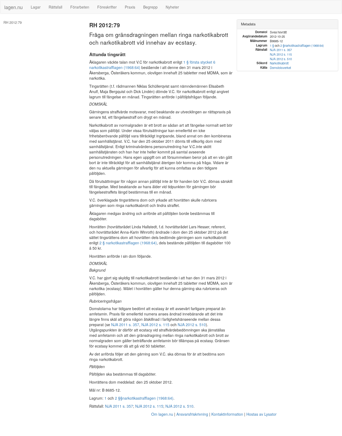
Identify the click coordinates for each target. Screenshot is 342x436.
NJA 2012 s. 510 (192, 324)
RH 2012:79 (12, 22)
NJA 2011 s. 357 (125, 324)
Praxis (130, 7)
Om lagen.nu (162, 414)
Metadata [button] (248, 23)
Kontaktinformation (227, 414)
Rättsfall (55, 7)
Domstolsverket (280, 67)
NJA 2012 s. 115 (155, 324)
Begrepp (150, 7)
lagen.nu (13, 6)
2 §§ (118, 398)
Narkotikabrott (279, 63)
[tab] (287, 24)
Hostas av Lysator (261, 414)
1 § (272, 45)
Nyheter (172, 7)
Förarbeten (79, 7)
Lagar (36, 7)
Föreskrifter (107, 7)
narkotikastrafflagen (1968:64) (147, 398)
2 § (282, 45)
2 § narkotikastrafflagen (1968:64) (128, 242)
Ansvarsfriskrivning (192, 414)
